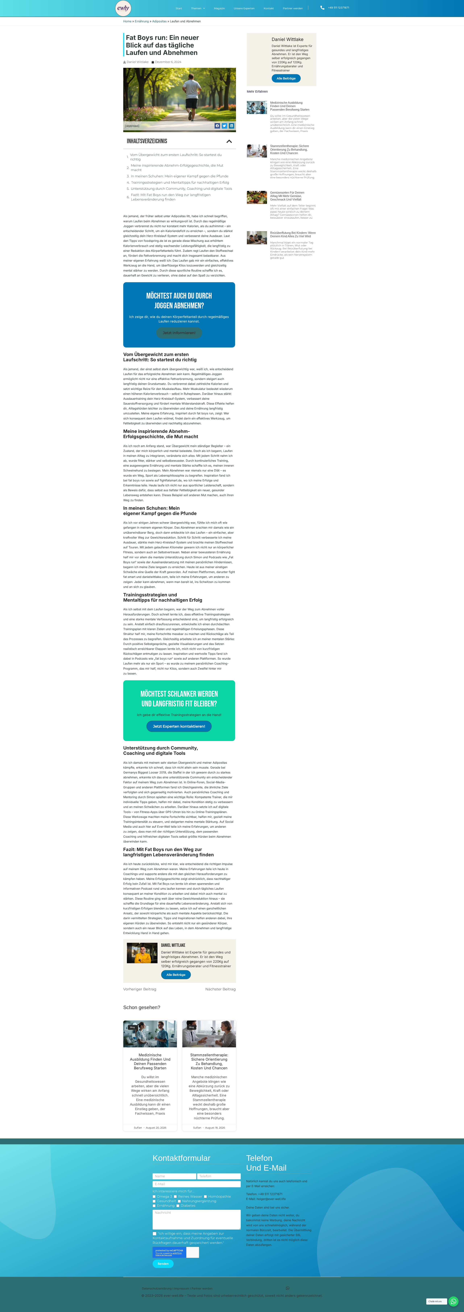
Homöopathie (219, 1197)
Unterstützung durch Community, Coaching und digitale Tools (181, 189)
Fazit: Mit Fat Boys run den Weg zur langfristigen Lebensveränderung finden (171, 197)
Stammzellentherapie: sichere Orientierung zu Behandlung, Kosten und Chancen (209, 1061)
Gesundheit (166, 1201)
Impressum (181, 1288)
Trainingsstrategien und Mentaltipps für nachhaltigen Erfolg (180, 183)
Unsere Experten (244, 8)
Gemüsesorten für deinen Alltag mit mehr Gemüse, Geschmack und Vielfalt (287, 196)
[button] (217, 125)
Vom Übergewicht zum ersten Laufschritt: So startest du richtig (176, 157)
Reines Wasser (190, 1197)
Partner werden (293, 8)
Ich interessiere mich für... (173, 1191)
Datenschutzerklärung (157, 1288)
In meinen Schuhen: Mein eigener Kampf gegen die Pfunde (179, 176)
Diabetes (188, 1206)
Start (179, 8)
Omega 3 (164, 1197)
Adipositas (159, 21)
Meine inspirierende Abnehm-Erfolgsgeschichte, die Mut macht (177, 168)
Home (127, 21)
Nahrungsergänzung (199, 1201)
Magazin (219, 8)
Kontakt (269, 8)
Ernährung (142, 21)
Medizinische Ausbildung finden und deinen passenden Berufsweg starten (150, 1061)
